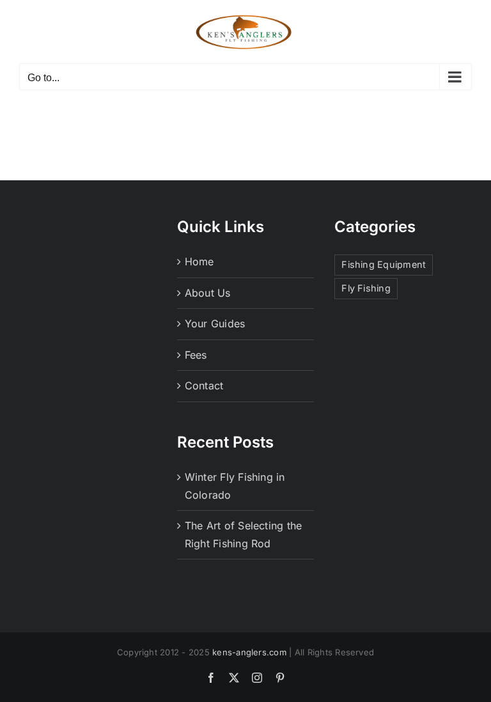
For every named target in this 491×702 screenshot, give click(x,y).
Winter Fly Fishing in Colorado (235, 486)
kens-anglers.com (249, 652)
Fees (196, 354)
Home (199, 261)
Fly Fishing (366, 288)
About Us (208, 292)
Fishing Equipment (383, 264)
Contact (204, 385)
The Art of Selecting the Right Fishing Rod (243, 534)
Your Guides (215, 323)
